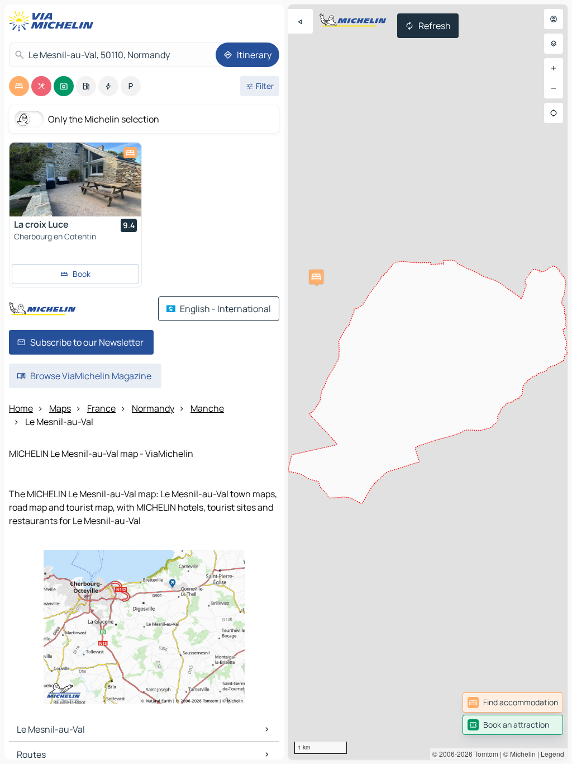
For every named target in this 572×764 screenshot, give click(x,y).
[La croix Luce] (75, 179)
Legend (552, 753)
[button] (316, 277)
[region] (428, 382)
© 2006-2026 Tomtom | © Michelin (484, 753)
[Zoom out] (553, 88)
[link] (513, 702)
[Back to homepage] (53, 21)
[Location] (553, 113)
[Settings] (553, 44)
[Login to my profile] (553, 19)
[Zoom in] (553, 68)
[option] (19, 86)
